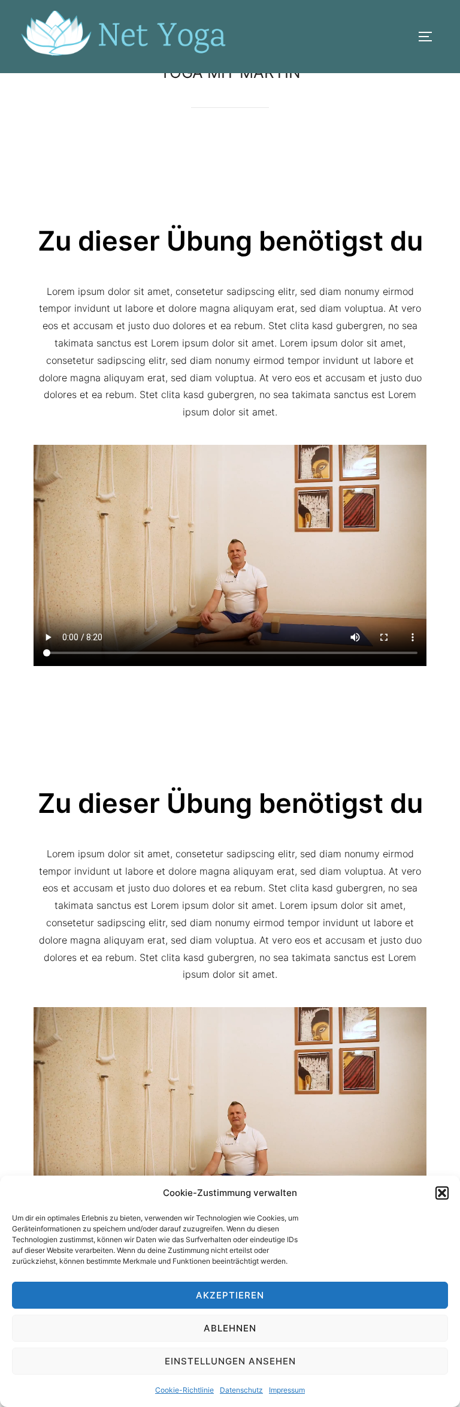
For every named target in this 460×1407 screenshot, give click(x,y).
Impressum (287, 1389)
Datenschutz (241, 1389)
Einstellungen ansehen (230, 1361)
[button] (442, 1193)
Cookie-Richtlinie (184, 1389)
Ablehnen (230, 1328)
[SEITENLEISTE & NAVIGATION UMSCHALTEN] (429, 36)
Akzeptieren (230, 1295)
